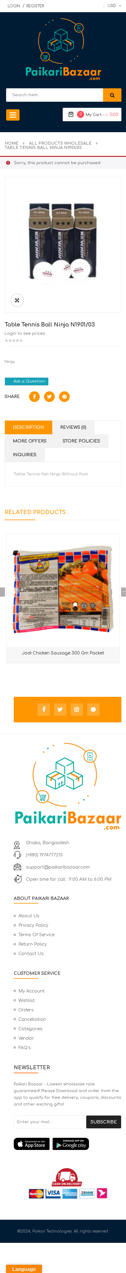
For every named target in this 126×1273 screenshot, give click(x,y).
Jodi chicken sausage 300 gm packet (63, 653)
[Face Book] (44, 710)
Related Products (35, 512)
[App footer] (67, 1144)
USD (112, 6)
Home (11, 143)
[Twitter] (60, 710)
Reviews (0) (73, 427)
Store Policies (81, 441)
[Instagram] (77, 710)
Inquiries (24, 455)
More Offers (29, 441)
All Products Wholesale (60, 143)
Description (28, 427)
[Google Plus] (93, 710)
